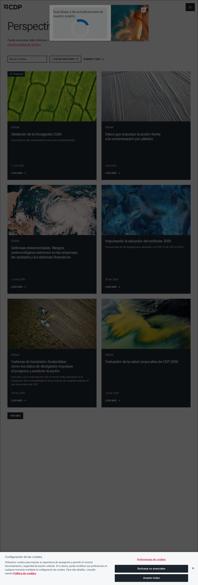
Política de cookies (24, 573)
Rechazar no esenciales (152, 568)
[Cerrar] (193, 568)
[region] (99, 568)
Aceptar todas (151, 577)
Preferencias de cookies (151, 559)
